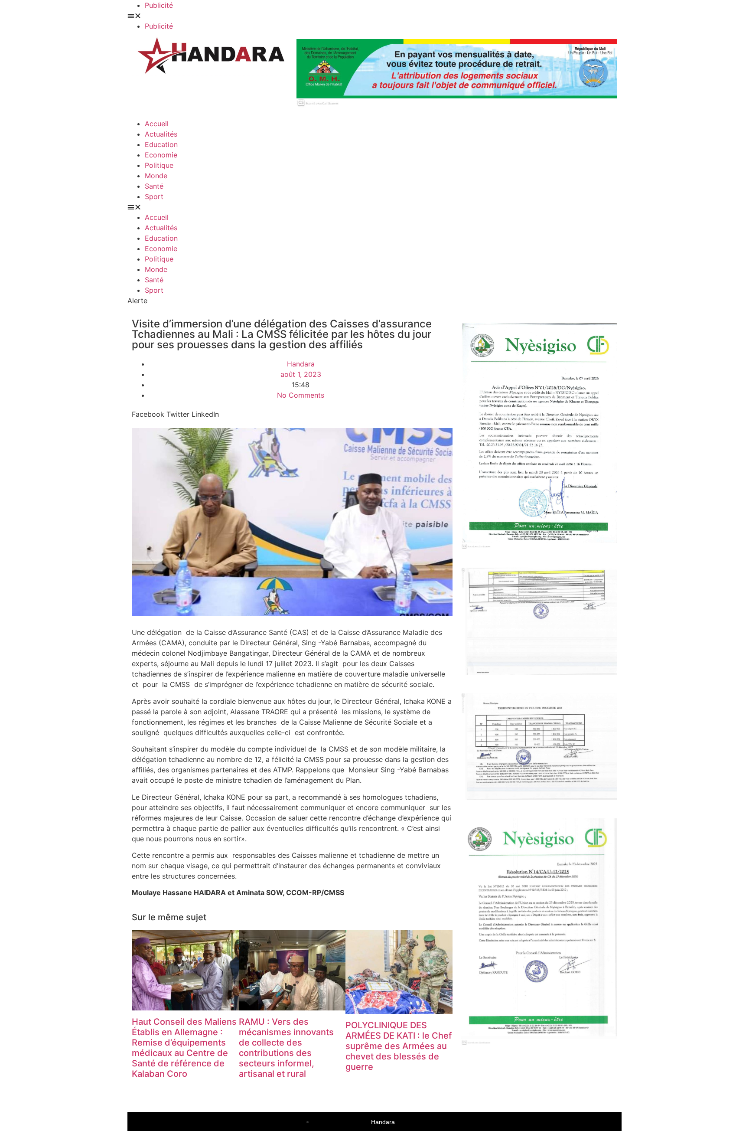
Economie (161, 154)
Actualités (161, 134)
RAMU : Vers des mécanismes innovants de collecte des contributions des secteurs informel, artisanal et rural (286, 1048)
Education (161, 144)
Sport (154, 196)
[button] (250, 15)
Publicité (159, 5)
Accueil (157, 123)
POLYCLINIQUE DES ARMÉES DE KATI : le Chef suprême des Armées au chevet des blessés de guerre (398, 1046)
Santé (154, 186)
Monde (156, 175)
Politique (159, 165)
